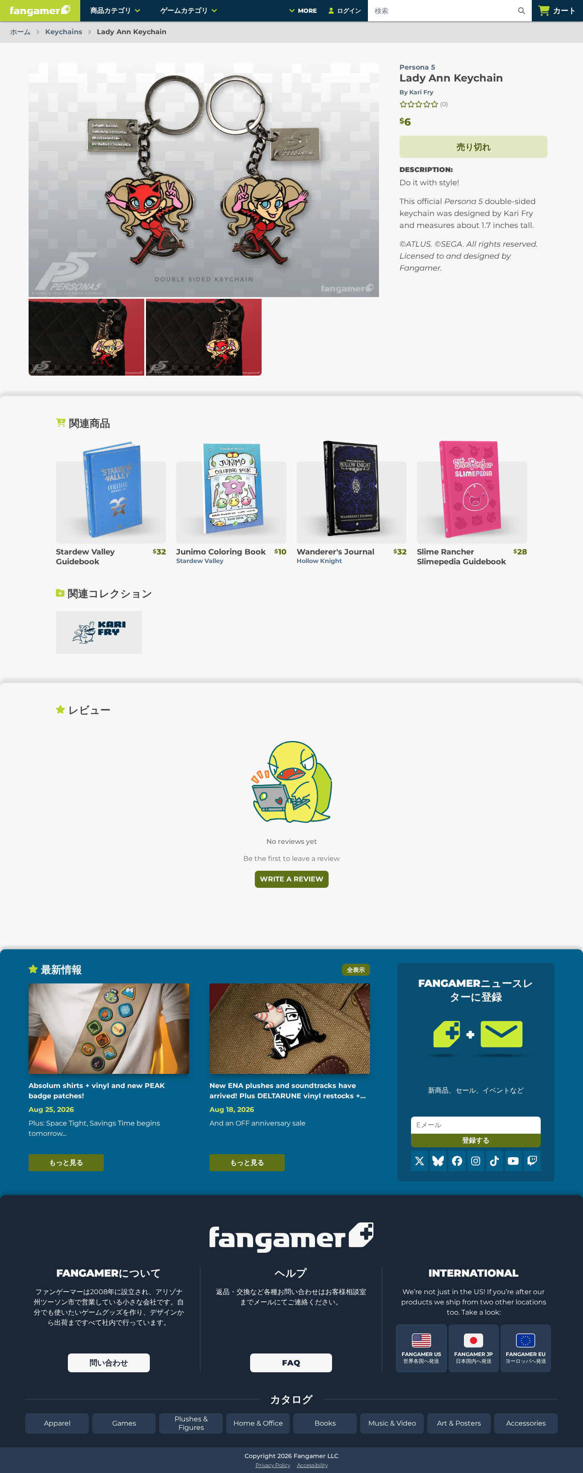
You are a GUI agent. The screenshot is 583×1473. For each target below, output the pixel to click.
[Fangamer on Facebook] (457, 1161)
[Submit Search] (521, 10)
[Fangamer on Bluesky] (438, 1161)
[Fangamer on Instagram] (475, 1161)
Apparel (57, 1423)
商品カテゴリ (110, 10)
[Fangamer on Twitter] (419, 1161)
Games (124, 1423)
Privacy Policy (273, 1465)
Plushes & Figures (191, 1423)
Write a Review (292, 879)
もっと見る (66, 1162)
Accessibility (312, 1465)
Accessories (526, 1423)
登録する (476, 1140)
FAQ (291, 1363)
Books (325, 1423)
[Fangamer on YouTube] (513, 1161)
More (307, 11)
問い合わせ (109, 1363)
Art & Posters (459, 1423)
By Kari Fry (416, 92)
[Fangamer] (40, 10)
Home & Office (258, 1423)
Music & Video (392, 1423)
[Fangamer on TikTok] (494, 1161)
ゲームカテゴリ (184, 10)
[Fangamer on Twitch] (532, 1161)
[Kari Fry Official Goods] (99, 632)
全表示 (356, 970)
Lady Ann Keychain (451, 78)
